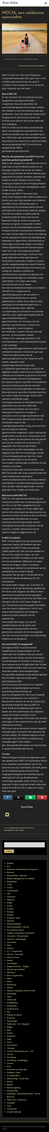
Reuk (9, 1030)
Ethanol (10, 915)
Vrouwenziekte (13, 1075)
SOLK (9, 1042)
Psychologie (12, 1021)
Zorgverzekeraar (14, 1112)
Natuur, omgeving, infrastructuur (21, 990)
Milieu (9, 978)
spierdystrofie (9, 830)
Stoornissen (12, 1045)
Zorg (9, 1106)
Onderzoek (11, 999)
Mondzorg (11, 984)
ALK (8, 866)
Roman (10, 1033)
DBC (9, 893)
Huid (9, 945)
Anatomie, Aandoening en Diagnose (31, 66)
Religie (9, 1027)
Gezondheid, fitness (15, 930)
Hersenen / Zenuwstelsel (17, 936)
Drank (9, 902)
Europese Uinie (13, 918)
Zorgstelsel (12, 1109)
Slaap (9, 1039)
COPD (9, 884)
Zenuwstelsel (12, 1090)
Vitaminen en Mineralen (17, 1069)
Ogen (9, 996)
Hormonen (11, 942)
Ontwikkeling (12, 1002)
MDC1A (31, 828)
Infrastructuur (13, 957)
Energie (10, 912)
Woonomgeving (14, 1087)
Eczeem (10, 908)
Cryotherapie (12, 890)
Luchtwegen (12, 963)
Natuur (10, 987)
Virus (9, 1066)
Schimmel (11, 1036)
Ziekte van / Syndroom (16, 1099)
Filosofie (10, 921)
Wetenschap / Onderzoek (18, 1078)
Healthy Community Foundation (20, 933)
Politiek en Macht (14, 1015)
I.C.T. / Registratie (14, 951)
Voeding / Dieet (13, 1072)
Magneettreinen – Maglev (18, 966)
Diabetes (11, 899)
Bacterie (10, 872)
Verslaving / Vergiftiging (17, 1060)
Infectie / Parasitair (15, 954)
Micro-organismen (15, 975)
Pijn (8, 1012)
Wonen (10, 1081)
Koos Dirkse (10, 2)
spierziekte (20, 830)
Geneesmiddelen (14, 924)
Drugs (9, 905)
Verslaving (11, 1057)
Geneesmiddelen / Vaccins (18, 927)
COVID (10, 887)
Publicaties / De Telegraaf (18, 1024)
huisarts (10, 948)
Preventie (11, 1018)
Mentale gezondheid (16, 969)
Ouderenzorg (12, 1009)
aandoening (13, 828)
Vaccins (10, 1054)
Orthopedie (12, 1006)
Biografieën (12, 881)
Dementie (11, 896)
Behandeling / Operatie (17, 875)
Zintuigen (11, 1102)
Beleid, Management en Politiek (20, 878)
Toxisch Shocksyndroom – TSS (20, 1051)
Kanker (10, 960)
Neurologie (11, 993)
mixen (9, 981)
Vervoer (10, 1063)
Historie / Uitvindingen (16, 939)
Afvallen (10, 863)
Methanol (11, 972)
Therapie (11, 1048)
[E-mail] (7, 815)
